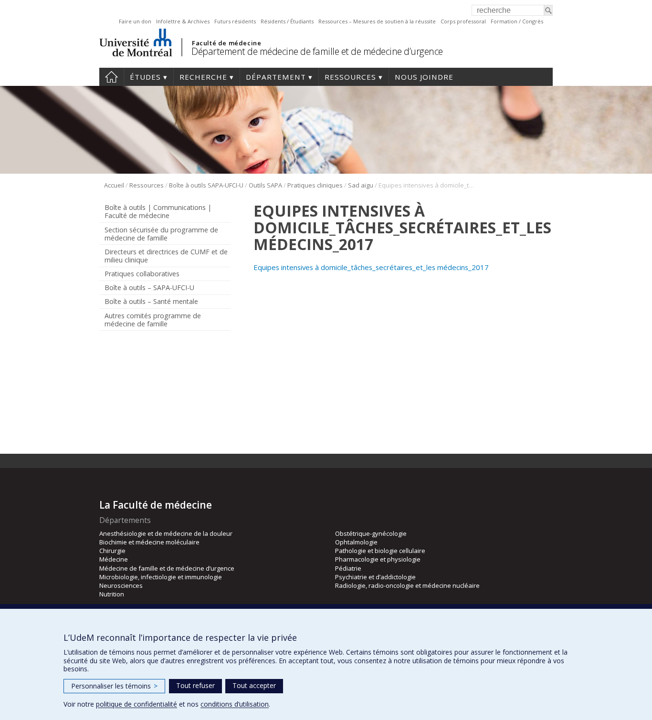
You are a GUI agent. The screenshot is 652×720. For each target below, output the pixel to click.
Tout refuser (195, 685)
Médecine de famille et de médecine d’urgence (166, 568)
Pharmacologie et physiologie (378, 559)
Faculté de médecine (226, 43)
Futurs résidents (235, 21)
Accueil (111, 77)
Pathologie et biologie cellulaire (380, 550)
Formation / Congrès (517, 21)
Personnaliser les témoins (114, 685)
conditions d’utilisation (234, 704)
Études (145, 77)
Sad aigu (360, 185)
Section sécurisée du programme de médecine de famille (161, 233)
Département (276, 77)
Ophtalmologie (356, 542)
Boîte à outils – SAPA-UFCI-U (149, 287)
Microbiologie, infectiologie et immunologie (160, 577)
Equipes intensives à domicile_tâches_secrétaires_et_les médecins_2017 (371, 267)
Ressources (350, 77)
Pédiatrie (348, 568)
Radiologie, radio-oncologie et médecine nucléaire (407, 585)
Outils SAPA (265, 185)
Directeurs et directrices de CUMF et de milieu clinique (166, 255)
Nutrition (111, 594)
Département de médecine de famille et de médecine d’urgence (317, 51)
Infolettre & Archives (183, 21)
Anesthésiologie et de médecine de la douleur (165, 533)
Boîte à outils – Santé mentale (151, 301)
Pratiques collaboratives (142, 273)
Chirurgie (112, 550)
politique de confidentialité (136, 704)
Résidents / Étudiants (287, 21)
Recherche (203, 77)
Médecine (113, 559)
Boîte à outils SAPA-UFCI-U (206, 185)
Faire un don (135, 21)
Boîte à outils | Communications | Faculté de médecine (158, 211)
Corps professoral (463, 21)
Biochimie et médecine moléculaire (149, 542)
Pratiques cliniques (315, 185)
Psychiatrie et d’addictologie (375, 577)
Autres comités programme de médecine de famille (153, 319)
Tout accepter (254, 685)
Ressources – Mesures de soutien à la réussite (377, 21)
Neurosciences (121, 585)
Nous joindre (424, 77)
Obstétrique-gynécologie (371, 533)
